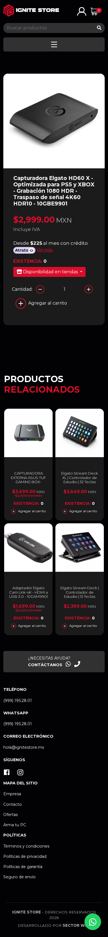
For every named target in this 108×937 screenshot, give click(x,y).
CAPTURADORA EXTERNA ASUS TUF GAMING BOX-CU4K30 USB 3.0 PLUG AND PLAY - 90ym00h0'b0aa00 (28, 484)
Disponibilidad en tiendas (50, 271)
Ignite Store (26, 912)
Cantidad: (22, 289)
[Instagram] (20, 773)
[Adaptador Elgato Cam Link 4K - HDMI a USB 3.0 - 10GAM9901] (28, 547)
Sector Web (77, 925)
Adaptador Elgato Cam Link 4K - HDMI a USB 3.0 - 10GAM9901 (28, 592)
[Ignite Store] (31, 10)
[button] (81, 11)
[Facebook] (6, 773)
